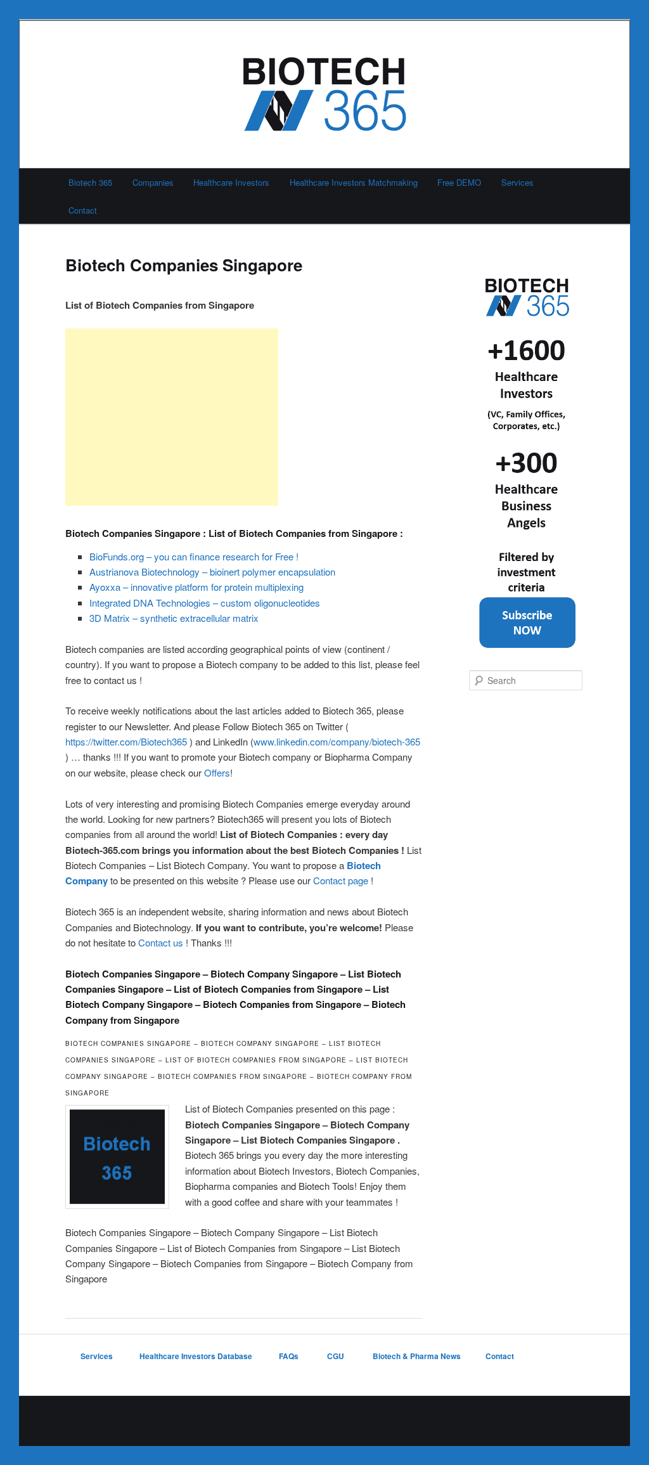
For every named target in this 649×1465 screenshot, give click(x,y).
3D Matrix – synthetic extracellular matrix (174, 617)
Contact (82, 210)
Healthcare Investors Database (195, 1356)
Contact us (160, 942)
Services (517, 182)
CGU (336, 1356)
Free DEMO (459, 182)
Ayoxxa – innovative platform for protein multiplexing (196, 586)
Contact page (340, 880)
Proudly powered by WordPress (324, 1420)
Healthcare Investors (231, 182)
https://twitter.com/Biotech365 (126, 741)
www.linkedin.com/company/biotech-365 (337, 741)
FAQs (289, 1356)
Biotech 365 (90, 182)
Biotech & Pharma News (417, 1356)
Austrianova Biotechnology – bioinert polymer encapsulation (212, 571)
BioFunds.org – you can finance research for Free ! (194, 556)
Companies (153, 182)
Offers (217, 772)
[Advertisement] (171, 417)
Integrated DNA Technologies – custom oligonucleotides (204, 602)
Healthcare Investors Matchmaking (354, 182)
